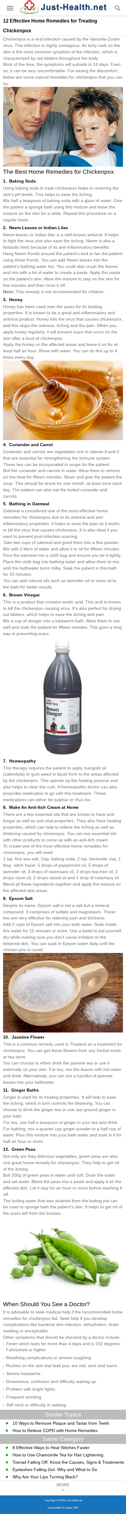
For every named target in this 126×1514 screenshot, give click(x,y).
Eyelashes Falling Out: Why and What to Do (55, 1469)
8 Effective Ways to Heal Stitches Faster (51, 1447)
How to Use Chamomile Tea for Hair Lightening (58, 1454)
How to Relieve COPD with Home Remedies (55, 1430)
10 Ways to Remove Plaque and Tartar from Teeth (61, 1423)
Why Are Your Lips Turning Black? (45, 1476)
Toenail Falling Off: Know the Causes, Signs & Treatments (68, 1462)
